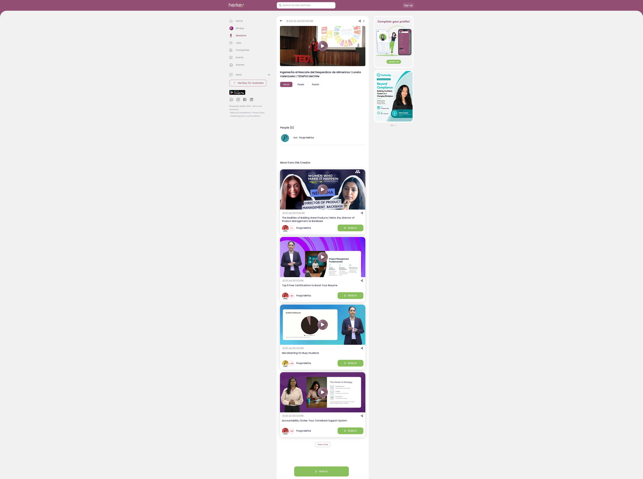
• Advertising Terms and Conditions (244, 116)
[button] (250, 21)
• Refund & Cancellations (240, 112)
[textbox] (322, 97)
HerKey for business (251, 83)
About (286, 84)
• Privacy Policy (258, 112)
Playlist (315, 84)
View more (322, 444)
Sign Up (408, 5)
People (301, 84)
